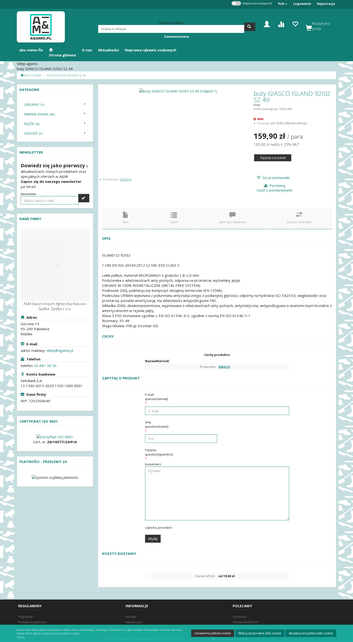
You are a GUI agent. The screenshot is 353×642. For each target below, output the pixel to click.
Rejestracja (326, 3)
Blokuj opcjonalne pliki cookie (259, 633)
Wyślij (153, 538)
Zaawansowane (176, 36)
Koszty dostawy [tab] (299, 222)
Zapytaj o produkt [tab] (232, 222)
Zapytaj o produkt (273, 158)
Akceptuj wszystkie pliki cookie (311, 633)
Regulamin (25, 616)
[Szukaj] (249, 27)
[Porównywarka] (281, 23)
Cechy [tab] (174, 222)
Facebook (240, 616)
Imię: (156, 424)
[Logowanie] (267, 23)
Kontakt (131, 616)
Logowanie (302, 3)
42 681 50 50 (45, 365)
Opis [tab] (125, 222)
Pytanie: (159, 452)
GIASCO (125, 179)
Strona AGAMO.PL (246, 622)
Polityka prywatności (32, 622)
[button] (283, 3)
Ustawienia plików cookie (212, 633)
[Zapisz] (83, 198)
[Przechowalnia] (295, 23)
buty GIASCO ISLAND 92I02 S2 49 (66, 75)
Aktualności (134, 622)
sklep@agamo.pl (59, 350)
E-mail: (156, 396)
